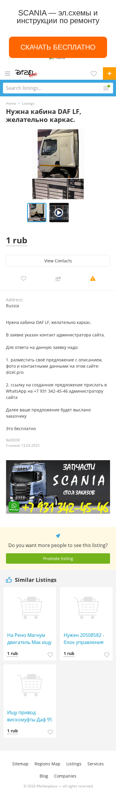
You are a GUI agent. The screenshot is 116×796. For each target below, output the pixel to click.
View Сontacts (58, 261)
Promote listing (58, 558)
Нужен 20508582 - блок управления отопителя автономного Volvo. (86, 639)
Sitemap (20, 764)
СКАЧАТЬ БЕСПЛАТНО (58, 47)
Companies (65, 776)
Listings (73, 764)
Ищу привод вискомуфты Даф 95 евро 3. (29, 716)
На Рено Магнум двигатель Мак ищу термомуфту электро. (31, 639)
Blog (44, 776)
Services (95, 764)
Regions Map (47, 764)
